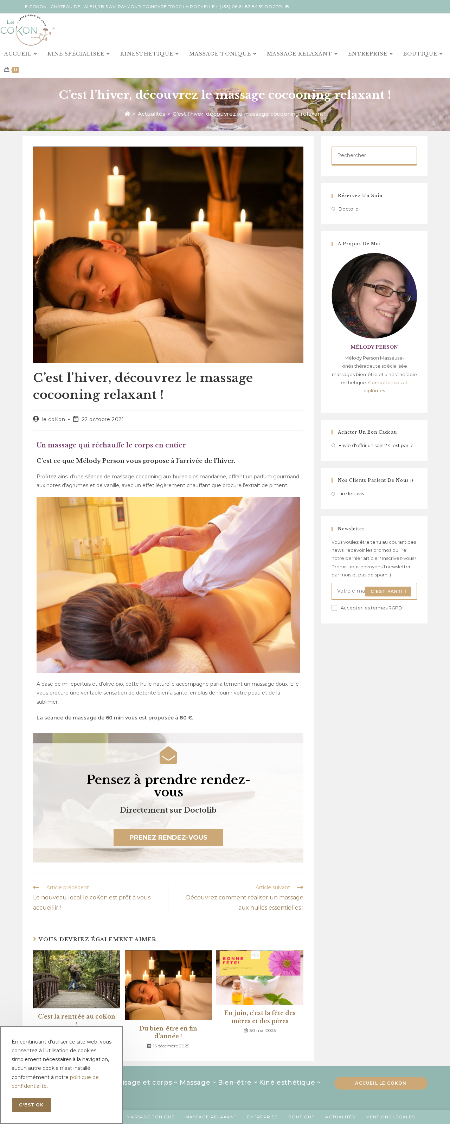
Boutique (301, 1116)
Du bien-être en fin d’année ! (168, 1032)
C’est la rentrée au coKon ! (76, 1020)
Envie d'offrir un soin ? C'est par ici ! (378, 445)
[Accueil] (127, 113)
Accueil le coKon (380, 1083)
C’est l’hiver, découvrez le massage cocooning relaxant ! (249, 113)
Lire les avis (351, 493)
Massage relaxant (211, 1116)
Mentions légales (390, 1116)
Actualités (340, 1116)
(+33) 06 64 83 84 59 (242, 6)
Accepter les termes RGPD (371, 608)
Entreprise (262, 1116)
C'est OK (31, 1104)
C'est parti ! (388, 591)
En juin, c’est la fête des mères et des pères (260, 1016)
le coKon (53, 419)
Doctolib (277, 6)
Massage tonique (151, 1116)
